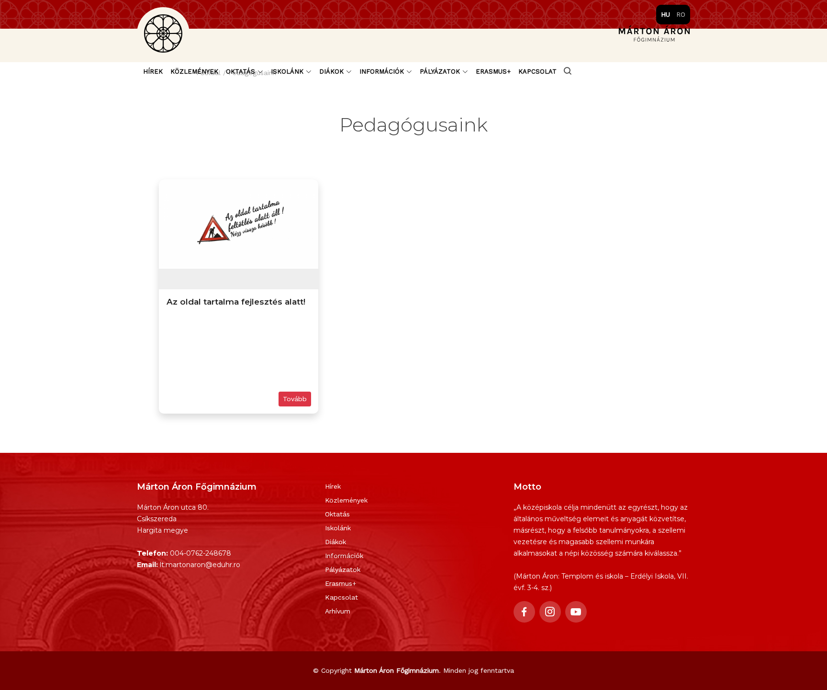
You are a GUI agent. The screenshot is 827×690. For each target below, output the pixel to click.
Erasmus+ (493, 71)
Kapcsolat (537, 71)
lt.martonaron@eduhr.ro (200, 564)
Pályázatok (342, 569)
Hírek (153, 71)
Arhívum (337, 611)
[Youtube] (576, 612)
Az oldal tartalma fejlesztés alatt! (236, 302)
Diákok (335, 542)
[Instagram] (550, 612)
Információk (344, 555)
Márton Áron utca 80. (173, 507)
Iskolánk (338, 528)
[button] (244, 72)
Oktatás (337, 514)
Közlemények (194, 71)
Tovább (295, 399)
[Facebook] (524, 612)
